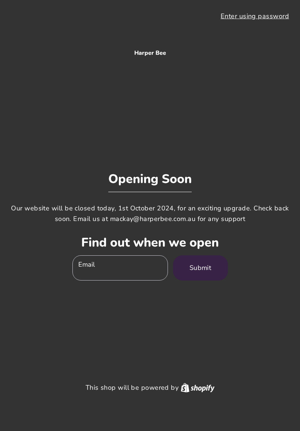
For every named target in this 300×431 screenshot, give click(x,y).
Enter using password (255, 16)
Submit (200, 267)
